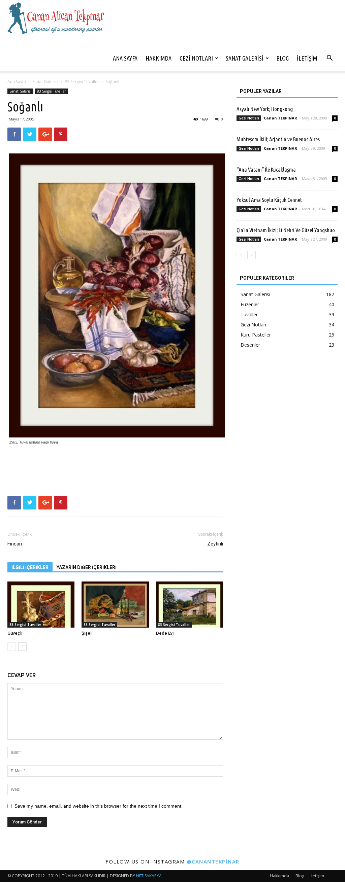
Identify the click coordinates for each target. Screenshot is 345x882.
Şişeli (87, 633)
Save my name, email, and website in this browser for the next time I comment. (98, 806)
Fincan (14, 544)
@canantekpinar (213, 861)
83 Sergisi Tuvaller (82, 81)
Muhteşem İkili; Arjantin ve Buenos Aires (278, 139)
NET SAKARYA (149, 876)
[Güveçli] (40, 604)
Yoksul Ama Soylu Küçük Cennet (269, 200)
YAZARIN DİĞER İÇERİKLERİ (87, 567)
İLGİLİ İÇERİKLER (30, 567)
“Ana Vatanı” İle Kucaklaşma (266, 169)
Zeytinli (215, 544)
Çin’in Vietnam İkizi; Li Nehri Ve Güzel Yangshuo (286, 230)
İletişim (307, 58)
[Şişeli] (115, 604)
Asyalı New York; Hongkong (265, 109)
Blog (282, 58)
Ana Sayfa (125, 58)
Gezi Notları (196, 58)
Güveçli (14, 633)
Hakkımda (158, 58)
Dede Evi (165, 633)
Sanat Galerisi (244, 58)
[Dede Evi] (189, 604)
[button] (329, 59)
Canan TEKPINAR (280, 117)
